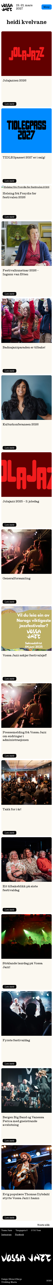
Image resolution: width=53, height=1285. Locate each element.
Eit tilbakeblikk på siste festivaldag (20, 888)
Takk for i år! (12, 809)
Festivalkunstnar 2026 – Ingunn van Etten (21, 272)
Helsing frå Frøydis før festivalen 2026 (19, 195)
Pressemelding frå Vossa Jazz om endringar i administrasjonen (24, 736)
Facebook (19, 1234)
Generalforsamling (16, 578)
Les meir (10, 104)
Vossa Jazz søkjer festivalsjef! (25, 655)
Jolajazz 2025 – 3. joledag (21, 501)
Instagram (6, 1234)
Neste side (43, 1225)
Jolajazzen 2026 (14, 80)
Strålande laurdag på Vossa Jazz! (23, 965)
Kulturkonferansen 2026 (21, 424)
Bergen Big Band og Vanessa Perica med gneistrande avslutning (23, 1121)
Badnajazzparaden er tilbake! (24, 347)
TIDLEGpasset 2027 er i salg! (24, 157)
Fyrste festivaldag (16, 1040)
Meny (46, 6)
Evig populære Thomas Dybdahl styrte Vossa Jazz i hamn (26, 1196)
